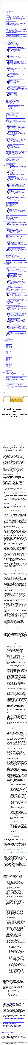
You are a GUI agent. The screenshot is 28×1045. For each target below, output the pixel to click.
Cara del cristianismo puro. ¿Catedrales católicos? (16, 374)
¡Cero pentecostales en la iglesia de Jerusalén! (17, 328)
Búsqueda (5, 392)
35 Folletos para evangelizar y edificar (13, 264)
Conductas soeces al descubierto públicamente (17, 224)
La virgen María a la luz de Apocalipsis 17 (17, 333)
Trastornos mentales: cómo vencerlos (13, 251)
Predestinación (9, 102)
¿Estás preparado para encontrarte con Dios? (17, 48)
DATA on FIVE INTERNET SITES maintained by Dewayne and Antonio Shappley (16, 34)
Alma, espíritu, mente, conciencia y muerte (14, 241)
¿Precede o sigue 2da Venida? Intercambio (17, 210)
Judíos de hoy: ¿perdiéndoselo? (14, 294)
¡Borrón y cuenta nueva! (11, 257)
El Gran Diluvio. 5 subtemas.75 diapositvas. (17, 321)
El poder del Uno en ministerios (14, 132)
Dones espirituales (9, 60)
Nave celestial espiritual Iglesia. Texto (16, 87)
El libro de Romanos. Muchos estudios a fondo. (15, 153)
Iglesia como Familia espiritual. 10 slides (16, 84)
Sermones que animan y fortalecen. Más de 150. (15, 258)
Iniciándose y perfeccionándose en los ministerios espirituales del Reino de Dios (16, 127)
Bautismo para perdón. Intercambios (15, 95)
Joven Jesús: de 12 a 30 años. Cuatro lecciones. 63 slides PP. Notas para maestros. (17, 141)
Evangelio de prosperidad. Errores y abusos (17, 326)
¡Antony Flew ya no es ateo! (14, 318)
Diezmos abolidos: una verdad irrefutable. (16, 70)
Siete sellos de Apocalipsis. (13, 181)
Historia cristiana (9, 164)
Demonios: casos (9, 108)
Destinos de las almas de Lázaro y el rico (16, 247)
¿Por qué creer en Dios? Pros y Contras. (16, 314)
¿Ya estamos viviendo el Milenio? (15, 208)
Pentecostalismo (9, 322)
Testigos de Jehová (9, 334)
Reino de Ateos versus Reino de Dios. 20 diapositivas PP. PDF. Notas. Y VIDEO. (16, 320)
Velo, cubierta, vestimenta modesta (13, 101)
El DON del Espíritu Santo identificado (16, 61)
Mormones (8, 335)
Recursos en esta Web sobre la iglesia (16, 83)
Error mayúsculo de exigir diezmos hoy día (17, 74)
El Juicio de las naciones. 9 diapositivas (16, 270)
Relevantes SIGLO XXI (8, 372)
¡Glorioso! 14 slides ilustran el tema (15, 281)
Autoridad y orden (9, 96)
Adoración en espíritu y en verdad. (13, 112)
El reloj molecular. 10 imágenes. (14, 312)
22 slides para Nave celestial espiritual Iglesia (17, 88)
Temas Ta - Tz (9, 364)
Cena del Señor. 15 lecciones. (12, 113)
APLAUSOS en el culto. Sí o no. (12, 122)
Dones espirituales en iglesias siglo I (15, 62)
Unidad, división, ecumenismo (12, 97)
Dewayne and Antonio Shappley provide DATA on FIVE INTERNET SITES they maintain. (16, 32)
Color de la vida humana (11, 373)
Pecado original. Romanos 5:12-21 (15, 157)
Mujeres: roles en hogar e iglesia (12, 100)
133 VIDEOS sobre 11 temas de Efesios (14, 266)
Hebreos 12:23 (17, 1012)
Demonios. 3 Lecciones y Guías (14, 142)
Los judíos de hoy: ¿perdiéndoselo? (13, 217)
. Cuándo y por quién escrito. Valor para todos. (17, 168)
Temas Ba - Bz (9, 342)
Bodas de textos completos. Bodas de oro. (14, 238)
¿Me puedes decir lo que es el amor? (15, 229)
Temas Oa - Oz (9, 358)
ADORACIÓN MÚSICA (8, 110)
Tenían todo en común (13, 80)
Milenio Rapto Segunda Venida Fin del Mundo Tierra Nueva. (16, 193)
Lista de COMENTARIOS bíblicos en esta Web (16, 289)
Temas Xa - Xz (9, 368)
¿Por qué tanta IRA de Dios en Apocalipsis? (15, 383)
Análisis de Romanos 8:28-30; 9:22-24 (16, 105)
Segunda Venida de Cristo (11, 204)
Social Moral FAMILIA (8, 221)
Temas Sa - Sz (9, 363)
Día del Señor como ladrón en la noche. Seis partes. (16, 386)
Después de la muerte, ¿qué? (14, 49)
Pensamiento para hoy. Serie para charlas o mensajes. (16, 262)
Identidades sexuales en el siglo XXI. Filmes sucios (16, 376)
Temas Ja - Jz (8, 352)
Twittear (2, 1032)
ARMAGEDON (11, 173)
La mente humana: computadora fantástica (17, 249)
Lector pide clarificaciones (9, 1003)
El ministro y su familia (10, 138)
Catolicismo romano (10, 329)
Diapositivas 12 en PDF (13, 93)
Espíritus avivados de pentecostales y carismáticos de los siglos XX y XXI (16, 324)
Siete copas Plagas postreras (14, 191)
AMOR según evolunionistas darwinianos (17, 308)
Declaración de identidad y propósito (13, 12)
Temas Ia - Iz (8, 351)
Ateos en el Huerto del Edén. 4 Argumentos (17, 313)
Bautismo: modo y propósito (11, 92)
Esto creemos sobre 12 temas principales (16, 86)
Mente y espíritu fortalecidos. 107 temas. (14, 250)
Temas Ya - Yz (9, 370)
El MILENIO (11, 172)
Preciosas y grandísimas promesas (13, 256)
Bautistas (7, 338)
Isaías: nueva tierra (9, 218)
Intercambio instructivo (13, 106)
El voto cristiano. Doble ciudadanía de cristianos (16, 381)
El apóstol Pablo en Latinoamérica (15, 50)
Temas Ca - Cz (9, 344)
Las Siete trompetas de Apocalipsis (15, 183)
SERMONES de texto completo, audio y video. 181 (16, 151)
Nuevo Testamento (9, 302)
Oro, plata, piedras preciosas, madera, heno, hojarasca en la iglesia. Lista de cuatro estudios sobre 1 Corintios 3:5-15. (17, 130)
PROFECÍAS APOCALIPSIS (9, 165)
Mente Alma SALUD (7, 239)
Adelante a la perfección (13, 290)
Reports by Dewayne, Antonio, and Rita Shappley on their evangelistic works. (16, 30)
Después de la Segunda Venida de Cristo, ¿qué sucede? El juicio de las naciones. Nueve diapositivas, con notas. (15, 40)
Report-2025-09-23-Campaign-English (14, 28)
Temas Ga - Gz (9, 348)
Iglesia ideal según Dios (13, 82)
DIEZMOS (8, 67)
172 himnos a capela (10, 114)
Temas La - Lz (9, 354)
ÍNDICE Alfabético (7, 340)
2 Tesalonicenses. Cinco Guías (14, 146)
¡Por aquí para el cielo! (13, 45)
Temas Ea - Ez (9, 346)
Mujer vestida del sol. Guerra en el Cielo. (16, 184)
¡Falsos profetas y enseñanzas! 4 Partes (16, 327)
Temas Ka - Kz (9, 353)
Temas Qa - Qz (9, 360)
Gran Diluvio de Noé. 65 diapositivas (16, 274)
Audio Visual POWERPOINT (9, 263)
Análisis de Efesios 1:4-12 (13, 103)
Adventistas (8, 337)
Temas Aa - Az (9, 341)
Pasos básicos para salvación (11, 43)
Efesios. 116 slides (12, 277)
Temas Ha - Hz (9, 350)
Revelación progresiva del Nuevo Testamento (17, 57)
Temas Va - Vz (9, 366)
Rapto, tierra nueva (10, 205)
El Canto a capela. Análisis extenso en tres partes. (16, 121)
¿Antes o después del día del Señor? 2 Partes (17, 211)
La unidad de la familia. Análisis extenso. (14, 232)
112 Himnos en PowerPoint (11, 115)
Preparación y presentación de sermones (14, 137)
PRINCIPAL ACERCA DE (9, 11)
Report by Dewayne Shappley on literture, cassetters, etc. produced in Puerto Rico (16, 26)
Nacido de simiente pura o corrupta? (15, 47)
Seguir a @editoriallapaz (9, 1032)
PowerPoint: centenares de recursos (13, 269)
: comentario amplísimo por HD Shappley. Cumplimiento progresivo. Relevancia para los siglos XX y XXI (16, 20)
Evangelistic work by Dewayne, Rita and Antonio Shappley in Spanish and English (16, 24)
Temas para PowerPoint (10, 163)
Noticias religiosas (9, 339)
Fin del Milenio (11, 212)
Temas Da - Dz (9, 345)
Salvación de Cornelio (12, 94)
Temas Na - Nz (9, 357)
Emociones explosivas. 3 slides (14, 276)
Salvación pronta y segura (13, 44)
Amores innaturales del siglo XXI (15, 230)
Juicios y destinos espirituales (12, 213)
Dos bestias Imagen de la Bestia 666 (15, 185)
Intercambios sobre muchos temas (13, 109)
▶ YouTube (10, 1034)
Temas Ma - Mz (9, 355)
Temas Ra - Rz (9, 361)
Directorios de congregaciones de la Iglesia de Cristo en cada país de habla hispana (16, 17)
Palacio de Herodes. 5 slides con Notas (16, 299)
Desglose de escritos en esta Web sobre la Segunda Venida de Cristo (13, 1022)
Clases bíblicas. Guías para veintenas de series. (15, 139)
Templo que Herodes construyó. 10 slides (16, 297)
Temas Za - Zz (9, 371)
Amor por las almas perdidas (14, 231)
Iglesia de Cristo (9, 77)
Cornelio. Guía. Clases (13, 145)
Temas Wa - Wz (9, 367)
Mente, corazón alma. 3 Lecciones (15, 248)
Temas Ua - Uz (9, 365)
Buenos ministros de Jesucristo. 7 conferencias (15, 135)
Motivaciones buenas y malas (12, 255)
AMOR (7, 228)
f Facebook (17, 1034)
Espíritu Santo (9, 55)
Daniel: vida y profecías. (11, 199)
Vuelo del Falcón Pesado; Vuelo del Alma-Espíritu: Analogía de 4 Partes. (17, 243)
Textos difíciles (9, 161)
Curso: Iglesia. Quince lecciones (12, 160)
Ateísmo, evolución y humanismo (13, 305)
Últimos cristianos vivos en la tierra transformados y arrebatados (15, 178)
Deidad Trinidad (9, 107)
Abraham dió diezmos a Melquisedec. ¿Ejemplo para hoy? (16, 72)
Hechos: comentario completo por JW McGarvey (16, 152)
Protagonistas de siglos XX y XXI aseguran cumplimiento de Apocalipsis (15, 201)
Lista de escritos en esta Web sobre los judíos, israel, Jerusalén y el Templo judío (16, 292)
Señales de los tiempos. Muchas (12, 203)
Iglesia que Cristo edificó (13, 81)
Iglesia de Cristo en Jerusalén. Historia (16, 79)
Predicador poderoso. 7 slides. (14, 275)
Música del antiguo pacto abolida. (13, 120)
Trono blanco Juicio (10, 387)
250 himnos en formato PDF (11, 116)
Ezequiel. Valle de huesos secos (12, 219)
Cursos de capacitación (10, 125)
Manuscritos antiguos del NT (14, 303)
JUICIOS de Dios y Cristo (11, 99)
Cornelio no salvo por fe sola (14, 51)
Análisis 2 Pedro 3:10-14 (13, 209)
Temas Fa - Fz (9, 347)
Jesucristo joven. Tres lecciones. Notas (16, 144)
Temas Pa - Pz (9, 359)
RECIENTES (6, 22)
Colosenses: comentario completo (12, 159)
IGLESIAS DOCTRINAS (8, 42)
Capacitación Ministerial (8, 124)
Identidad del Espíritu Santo (14, 56)
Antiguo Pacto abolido (10, 76)
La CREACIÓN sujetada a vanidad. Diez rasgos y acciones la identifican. (16, 155)
